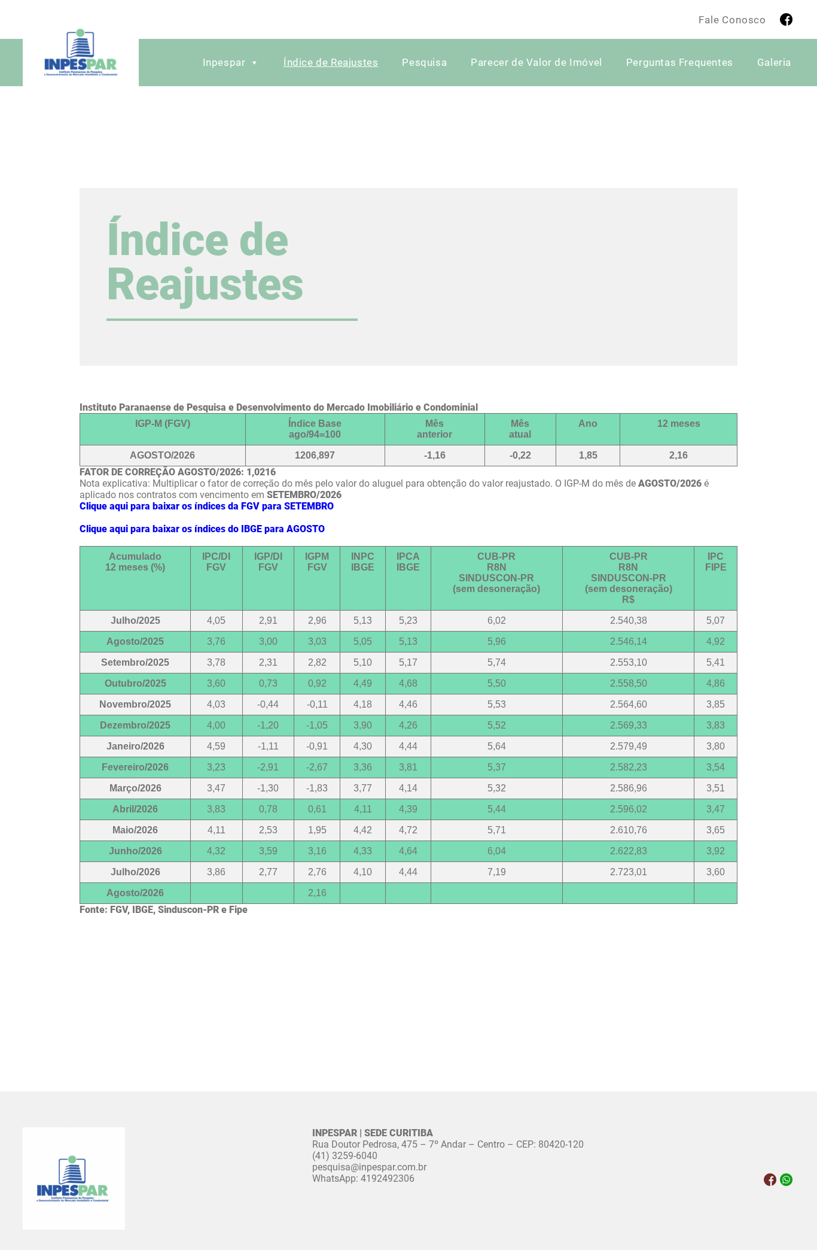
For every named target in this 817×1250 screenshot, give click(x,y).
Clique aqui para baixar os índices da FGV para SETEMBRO (207, 506)
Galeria (774, 62)
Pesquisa (424, 62)
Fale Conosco (732, 20)
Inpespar (224, 62)
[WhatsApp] (786, 1179)
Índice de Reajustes (330, 62)
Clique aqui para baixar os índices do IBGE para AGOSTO (202, 529)
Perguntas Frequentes (679, 62)
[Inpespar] (81, 54)
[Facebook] (786, 19)
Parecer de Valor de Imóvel (536, 62)
